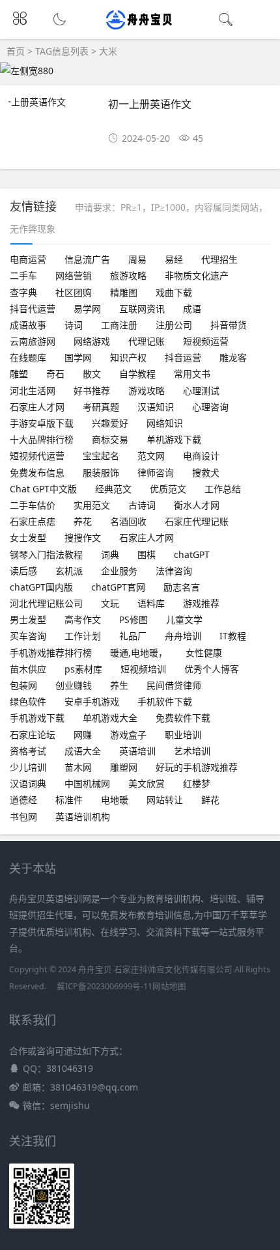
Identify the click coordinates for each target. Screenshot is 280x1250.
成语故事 (28, 325)
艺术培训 (192, 751)
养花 (83, 521)
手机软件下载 (164, 701)
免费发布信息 (37, 472)
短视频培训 (143, 669)
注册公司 (174, 325)
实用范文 (92, 505)
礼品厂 (133, 636)
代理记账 (146, 341)
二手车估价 (32, 505)
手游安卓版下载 (42, 423)
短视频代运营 (37, 455)
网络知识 (165, 423)
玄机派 (69, 571)
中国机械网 (87, 783)
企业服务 (119, 571)
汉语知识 (155, 407)
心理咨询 (210, 407)
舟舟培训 (183, 636)
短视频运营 (206, 341)
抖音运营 (183, 357)
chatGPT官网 (118, 587)
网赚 (83, 734)
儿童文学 (184, 619)
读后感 (23, 571)
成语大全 (82, 751)
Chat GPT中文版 (43, 489)
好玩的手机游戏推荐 (197, 767)
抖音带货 (228, 325)
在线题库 (28, 357)
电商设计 (201, 455)
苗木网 (78, 767)
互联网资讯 (142, 308)
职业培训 (183, 734)
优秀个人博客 (211, 669)
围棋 (146, 554)
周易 (137, 259)
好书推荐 (92, 390)
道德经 (23, 799)
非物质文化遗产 (197, 275)
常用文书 (192, 373)
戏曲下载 (174, 292)
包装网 (23, 685)
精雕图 (123, 292)
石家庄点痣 (32, 521)
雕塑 (19, 373)
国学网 (78, 357)
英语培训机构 (82, 816)
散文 (92, 373)
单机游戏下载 (174, 439)
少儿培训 (28, 767)
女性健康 (204, 652)
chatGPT (192, 554)
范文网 (151, 455)
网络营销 (73, 275)
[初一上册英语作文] (53, 102)
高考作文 (82, 619)
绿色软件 (28, 701)
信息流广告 (87, 259)
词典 (110, 554)
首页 (16, 51)
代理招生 (219, 259)
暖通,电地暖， (138, 652)
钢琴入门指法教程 (46, 554)
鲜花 (210, 799)
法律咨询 (174, 571)
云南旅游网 (32, 341)
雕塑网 (123, 767)
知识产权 (128, 357)
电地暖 (114, 799)
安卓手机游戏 (91, 701)
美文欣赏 (146, 783)
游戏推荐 (201, 603)
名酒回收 (128, 521)
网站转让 (165, 799)
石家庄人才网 (37, 407)
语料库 (151, 603)
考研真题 (101, 407)
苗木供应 (28, 669)
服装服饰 (101, 472)
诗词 (73, 325)
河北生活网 (32, 390)
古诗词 (142, 505)
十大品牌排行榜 (42, 439)
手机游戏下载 (37, 717)
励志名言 (181, 587)
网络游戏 (92, 341)
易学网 (87, 308)
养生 (119, 685)
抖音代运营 (32, 308)
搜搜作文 (82, 537)
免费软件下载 (183, 717)
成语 (192, 308)
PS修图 (133, 619)
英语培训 (137, 751)
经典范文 (113, 489)
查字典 (23, 292)
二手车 (23, 275)
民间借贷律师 (174, 685)
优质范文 (168, 489)
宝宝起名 (101, 455)
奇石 (55, 373)
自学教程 (137, 373)
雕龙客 (233, 357)
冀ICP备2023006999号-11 (104, 986)
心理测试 (201, 390)
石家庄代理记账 (197, 521)
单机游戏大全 (110, 717)
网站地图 (169, 986)
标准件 (69, 799)
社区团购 (73, 292)
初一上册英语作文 (149, 103)
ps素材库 (83, 669)
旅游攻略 (128, 275)
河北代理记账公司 (46, 603)
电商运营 (28, 259)
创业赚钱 (73, 685)
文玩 (110, 603)
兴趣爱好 (110, 423)
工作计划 (82, 636)
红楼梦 (196, 783)
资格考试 (28, 751)
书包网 (23, 816)
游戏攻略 (146, 390)
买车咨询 (28, 636)
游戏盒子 (128, 734)
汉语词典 (28, 783)
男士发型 (28, 619)
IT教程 (232, 636)
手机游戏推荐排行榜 (51, 652)
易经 (174, 259)
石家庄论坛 (32, 734)
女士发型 (28, 537)
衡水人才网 (196, 505)
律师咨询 (155, 472)
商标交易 (110, 439)
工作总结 (222, 489)
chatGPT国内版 (41, 587)
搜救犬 (205, 472)
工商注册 (119, 325)
